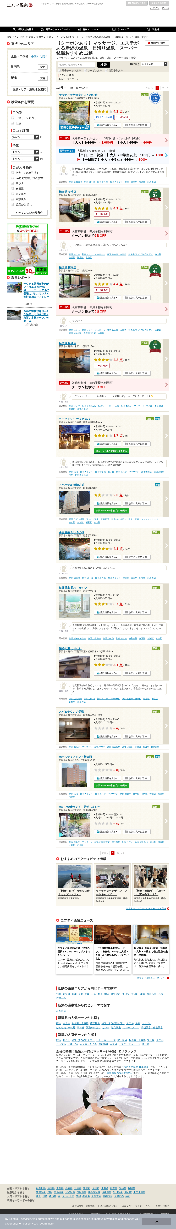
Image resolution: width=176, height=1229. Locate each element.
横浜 (38, 1196)
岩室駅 (134, 182)
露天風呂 (95, 1023)
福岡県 (131, 1188)
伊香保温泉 (94, 1192)
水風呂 (113, 1044)
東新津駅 (133, 638)
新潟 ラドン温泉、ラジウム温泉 (83, 519)
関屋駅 (80, 257)
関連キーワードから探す (21, 1200)
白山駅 (158, 254)
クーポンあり (95, 70)
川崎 (45, 1196)
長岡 (80, 994)
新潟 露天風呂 (113, 747)
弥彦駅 (142, 182)
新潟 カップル (116, 182)
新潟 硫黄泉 (74, 578)
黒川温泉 (118, 1192)
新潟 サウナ (99, 747)
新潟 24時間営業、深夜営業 (107, 842)
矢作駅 (142, 578)
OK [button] (156, 1221)
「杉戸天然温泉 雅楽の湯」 (136, 1067)
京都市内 (107, 1196)
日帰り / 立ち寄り (26, 118)
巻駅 (127, 182)
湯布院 (128, 1192)
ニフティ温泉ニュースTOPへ (151, 978)
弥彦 (58, 994)
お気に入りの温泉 (137, 3)
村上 (100, 994)
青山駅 (89, 257)
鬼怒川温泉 (139, 1192)
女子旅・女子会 (88, 1044)
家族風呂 (21, 199)
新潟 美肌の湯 (75, 182)
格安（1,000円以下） (113, 1023)
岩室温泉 (61, 1010)
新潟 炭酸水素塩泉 (77, 638)
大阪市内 (96, 1196)
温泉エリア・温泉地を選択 (29, 89)
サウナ (105, 1027)
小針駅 (144, 794)
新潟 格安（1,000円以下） (140, 254)
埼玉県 (51, 1188)
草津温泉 (41, 1192)
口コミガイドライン (132, 1206)
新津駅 (142, 638)
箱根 (49, 1192)
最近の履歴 (159, 3)
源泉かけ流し (93, 1027)
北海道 (104, 1188)
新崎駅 (72, 409)
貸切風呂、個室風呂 (152, 1027)
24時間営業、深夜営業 (29, 178)
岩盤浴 (20, 188)
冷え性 (66, 1023)
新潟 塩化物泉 (94, 638)
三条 (93, 994)
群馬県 (77, 1188)
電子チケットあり (71, 70)
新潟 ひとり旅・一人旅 (108, 406)
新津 (74, 994)
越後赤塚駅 (146, 472)
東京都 (86, 1188)
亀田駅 (146, 747)
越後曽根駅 (159, 472)
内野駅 (158, 330)
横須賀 (52, 1196)
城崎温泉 (70, 1192)
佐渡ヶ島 (61, 998)
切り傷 (80, 1027)
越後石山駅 (82, 409)
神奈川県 (41, 1188)
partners (70, 1218)
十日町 (134, 994)
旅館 (137, 1023)
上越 (160, 994)
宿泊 (58, 1023)
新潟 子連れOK (89, 406)
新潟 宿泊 (73, 472)
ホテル (130, 1023)
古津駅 (159, 638)
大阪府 (95, 1188)
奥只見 (125, 994)
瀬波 (106, 994)
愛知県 (122, 1188)
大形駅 (149, 406)
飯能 (78, 1196)
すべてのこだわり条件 (29, 212)
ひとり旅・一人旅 (65, 1027)
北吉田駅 (151, 182)
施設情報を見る (108, 125)
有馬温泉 (59, 1192)
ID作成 (165, 8)
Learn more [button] (47, 1223)
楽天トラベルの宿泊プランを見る (111, 451)
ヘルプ (149, 1206)
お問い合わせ (162, 1206)
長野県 (113, 1188)
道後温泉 (106, 1192)
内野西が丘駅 (90, 333)
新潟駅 (72, 257)
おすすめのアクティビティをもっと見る (146, 908)
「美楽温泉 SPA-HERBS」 (118, 1073)
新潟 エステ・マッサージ (93, 254)
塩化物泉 (116, 1027)
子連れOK (73, 1044)
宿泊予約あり (116, 70)
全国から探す (39, 56)
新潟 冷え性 (102, 182)
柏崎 (87, 994)
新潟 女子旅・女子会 (104, 472)
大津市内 (119, 1196)
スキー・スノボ (131, 1027)
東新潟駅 (159, 406)
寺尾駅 (101, 333)
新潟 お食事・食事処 (116, 254)
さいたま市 (68, 1196)
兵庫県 (69, 1188)
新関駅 (150, 638)
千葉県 (60, 1188)
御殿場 (86, 1196)
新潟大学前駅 (75, 333)
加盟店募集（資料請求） (84, 1206)
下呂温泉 (81, 1192)
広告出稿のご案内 (109, 1206)
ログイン (155, 8)
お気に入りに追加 (138, 125)
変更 (42, 67)
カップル (146, 1023)
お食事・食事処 (80, 1023)
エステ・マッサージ (129, 1044)
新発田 (66, 994)
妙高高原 (151, 994)
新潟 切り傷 (89, 182)
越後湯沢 (115, 994)
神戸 (127, 1196)
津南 (142, 994)
